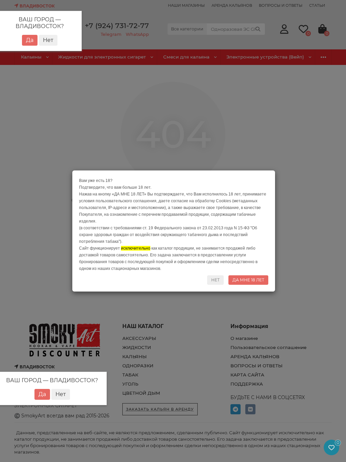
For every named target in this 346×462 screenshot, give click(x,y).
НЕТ (215, 279)
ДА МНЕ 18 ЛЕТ (248, 279)
